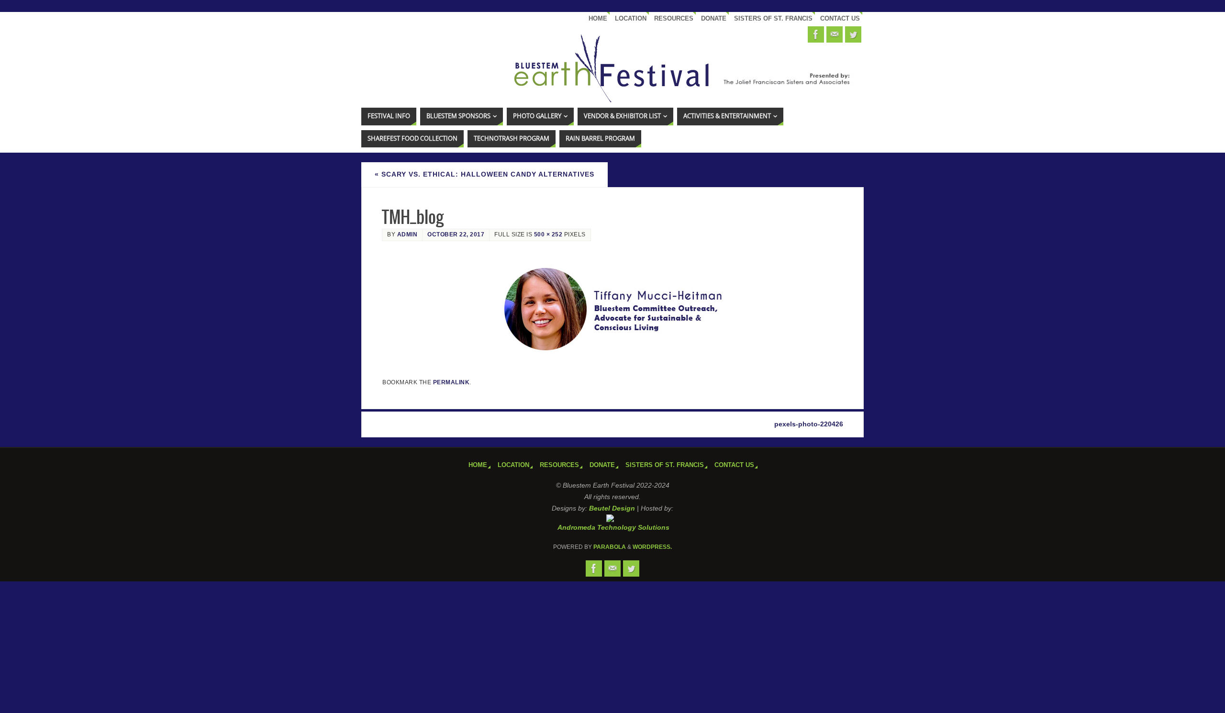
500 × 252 (548, 234)
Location (630, 18)
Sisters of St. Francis (773, 18)
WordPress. (652, 547)
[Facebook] (816, 34)
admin (407, 234)
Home (598, 18)
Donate (713, 18)
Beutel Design (612, 508)
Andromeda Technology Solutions (613, 527)
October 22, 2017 (455, 234)
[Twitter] (853, 34)
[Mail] (834, 34)
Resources (673, 18)
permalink (451, 382)
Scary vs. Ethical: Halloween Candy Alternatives (484, 174)
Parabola (609, 547)
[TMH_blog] (612, 310)
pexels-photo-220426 (808, 424)
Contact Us (840, 18)
